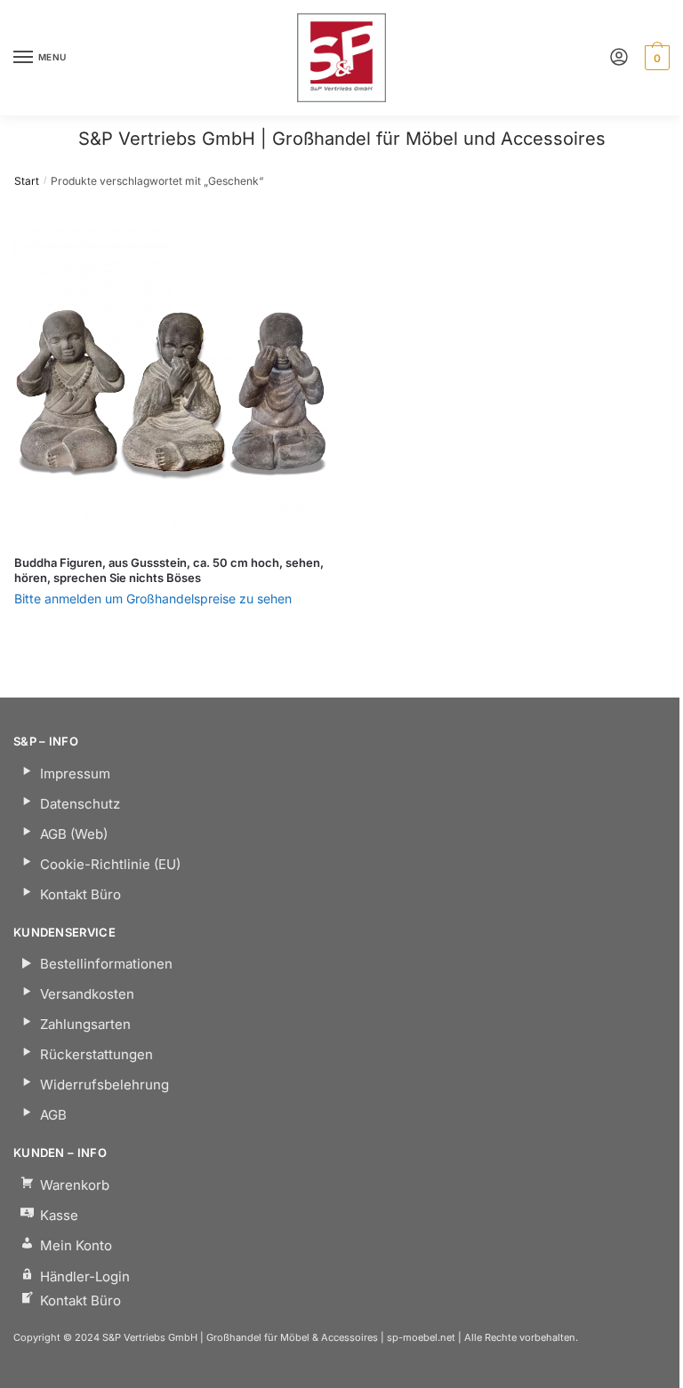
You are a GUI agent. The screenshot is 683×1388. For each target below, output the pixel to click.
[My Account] (619, 58)
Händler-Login (85, 1276)
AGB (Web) (74, 834)
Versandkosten (87, 993)
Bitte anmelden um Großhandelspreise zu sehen (153, 598)
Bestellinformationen (106, 963)
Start (26, 180)
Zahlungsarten (85, 1024)
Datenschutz (80, 803)
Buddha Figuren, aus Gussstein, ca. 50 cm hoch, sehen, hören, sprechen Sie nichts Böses (169, 570)
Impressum (75, 773)
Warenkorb (74, 1185)
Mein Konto (76, 1245)
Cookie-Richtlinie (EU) (110, 864)
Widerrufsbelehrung (104, 1084)
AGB (53, 1114)
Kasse (59, 1215)
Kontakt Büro (80, 894)
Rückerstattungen (96, 1054)
